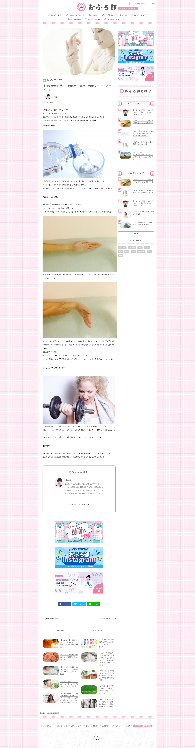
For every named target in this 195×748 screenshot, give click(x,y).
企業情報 (95, 726)
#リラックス (122, 247)
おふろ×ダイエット (77, 15)
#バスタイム (132, 247)
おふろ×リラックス (119, 15)
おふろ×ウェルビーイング (118, 19)
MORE (136, 165)
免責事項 (105, 726)
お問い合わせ (116, 726)
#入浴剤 (147, 247)
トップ (42, 713)
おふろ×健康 (76, 19)
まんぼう (55, 97)
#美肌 (133, 251)
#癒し (139, 247)
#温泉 (126, 251)
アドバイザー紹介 (83, 726)
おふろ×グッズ (98, 15)
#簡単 (149, 251)
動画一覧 (59, 726)
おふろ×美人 (56, 15)
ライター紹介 (70, 726)
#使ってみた (141, 251)
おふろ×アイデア (141, 15)
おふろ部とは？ (48, 726)
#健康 (120, 255)
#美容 (120, 251)
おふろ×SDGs (94, 19)
